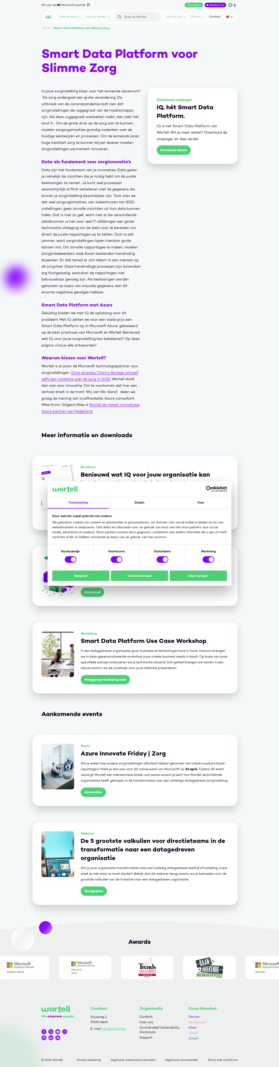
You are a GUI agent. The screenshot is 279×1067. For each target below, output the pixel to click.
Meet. (193, 1027)
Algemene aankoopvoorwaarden (133, 1060)
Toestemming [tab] (78, 502)
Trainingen (194, 5)
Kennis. (196, 16)
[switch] (116, 559)
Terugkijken (93, 891)
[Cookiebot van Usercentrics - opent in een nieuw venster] (209, 489)
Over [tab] (200, 502)
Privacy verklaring (89, 1060)
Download (92, 592)
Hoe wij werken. (96, 16)
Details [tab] (140, 502)
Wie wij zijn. (174, 16)
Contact (215, 16)
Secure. (194, 1017)
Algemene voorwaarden (181, 1060)
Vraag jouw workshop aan (105, 679)
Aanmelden (93, 792)
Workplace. (197, 1022)
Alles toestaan (198, 576)
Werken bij (217, 5)
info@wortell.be (114, 1029)
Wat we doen (68, 16)
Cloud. (194, 1033)
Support (146, 1037)
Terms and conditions (223, 1060)
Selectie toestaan (139, 576)
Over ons (146, 1022)
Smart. (194, 1038)
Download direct (173, 150)
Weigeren (81, 576)
